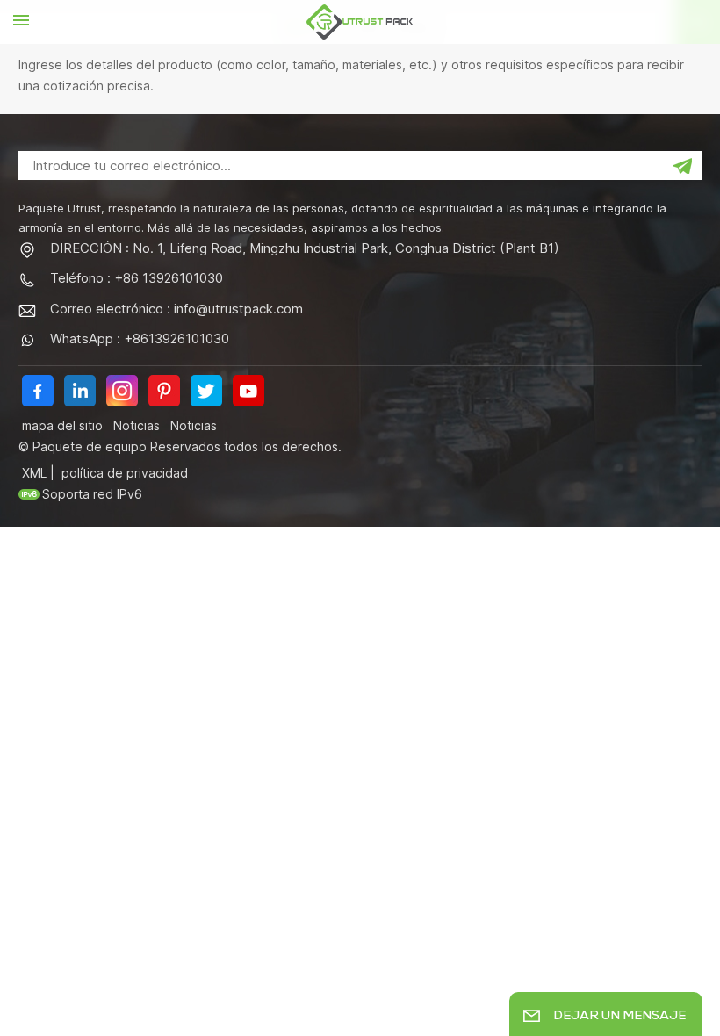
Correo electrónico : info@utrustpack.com (176, 308)
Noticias (136, 425)
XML (34, 472)
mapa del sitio (62, 425)
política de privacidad (124, 472)
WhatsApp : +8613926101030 (139, 338)
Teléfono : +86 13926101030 (136, 278)
